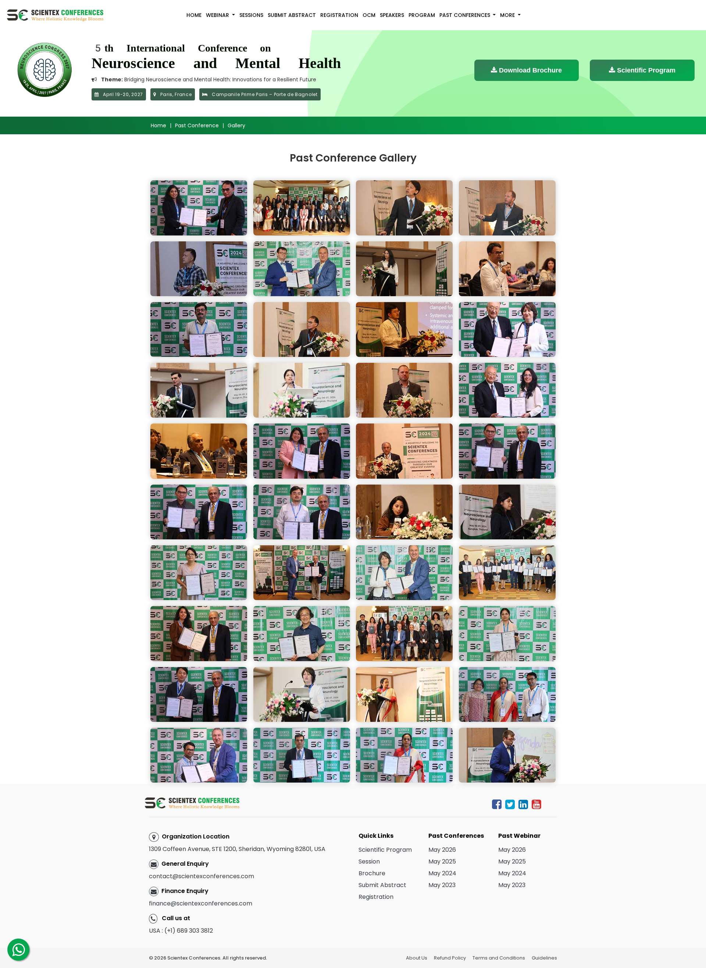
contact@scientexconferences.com (201, 876)
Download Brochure (529, 70)
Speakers (392, 15)
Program (422, 15)
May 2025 (442, 861)
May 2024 (442, 873)
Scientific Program (645, 70)
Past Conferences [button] (465, 15)
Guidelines (544, 957)
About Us (416, 957)
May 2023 (442, 885)
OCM (369, 15)
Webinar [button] (218, 15)
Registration (339, 15)
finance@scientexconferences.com (200, 903)
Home (194, 15)
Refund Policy (450, 957)
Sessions (251, 15)
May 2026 (442, 849)
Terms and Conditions (499, 957)
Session (369, 861)
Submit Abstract (292, 15)
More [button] (508, 15)
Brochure (372, 873)
